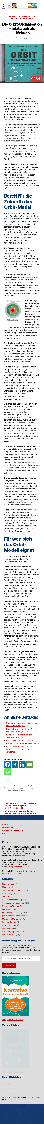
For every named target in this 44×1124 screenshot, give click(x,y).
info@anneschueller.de (19, 867)
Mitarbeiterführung (10, 906)
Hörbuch (17, 786)
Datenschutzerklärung (12, 830)
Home (5, 825)
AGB (4, 833)
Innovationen (8, 928)
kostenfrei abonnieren (11, 873)
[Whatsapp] (7, 771)
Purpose (22, 791)
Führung (10, 786)
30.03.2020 (23, 38)
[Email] (29, 764)
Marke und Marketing (11, 919)
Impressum (7, 827)
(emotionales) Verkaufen (13, 916)
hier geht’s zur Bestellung (13, 1019)
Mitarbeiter (26, 786)
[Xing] (15, 764)
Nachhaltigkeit (8, 884)
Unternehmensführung (22, 19)
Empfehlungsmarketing (12, 912)
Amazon (28, 531)
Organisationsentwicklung (22, 16)
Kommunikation (9, 922)
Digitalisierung (8, 925)
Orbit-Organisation (20, 788)
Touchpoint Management (13, 903)
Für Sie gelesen (8, 935)
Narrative (6, 887)
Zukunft (5, 897)
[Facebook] (7, 764)
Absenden (9, 966)
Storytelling (7, 893)
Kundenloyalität (9, 909)
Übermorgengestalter (11, 931)
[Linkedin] (22, 764)
